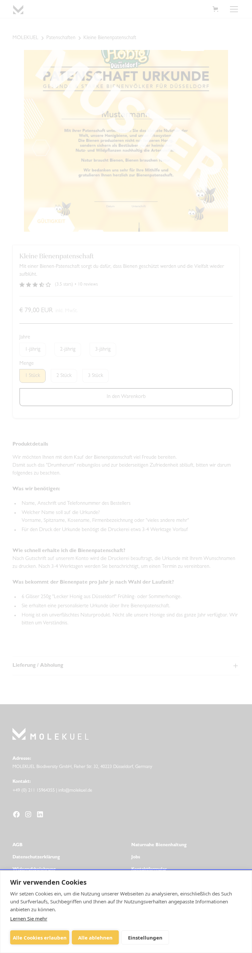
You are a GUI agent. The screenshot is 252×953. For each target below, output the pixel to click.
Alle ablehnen (95, 937)
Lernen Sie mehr (28, 918)
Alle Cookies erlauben (40, 937)
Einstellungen (145, 937)
